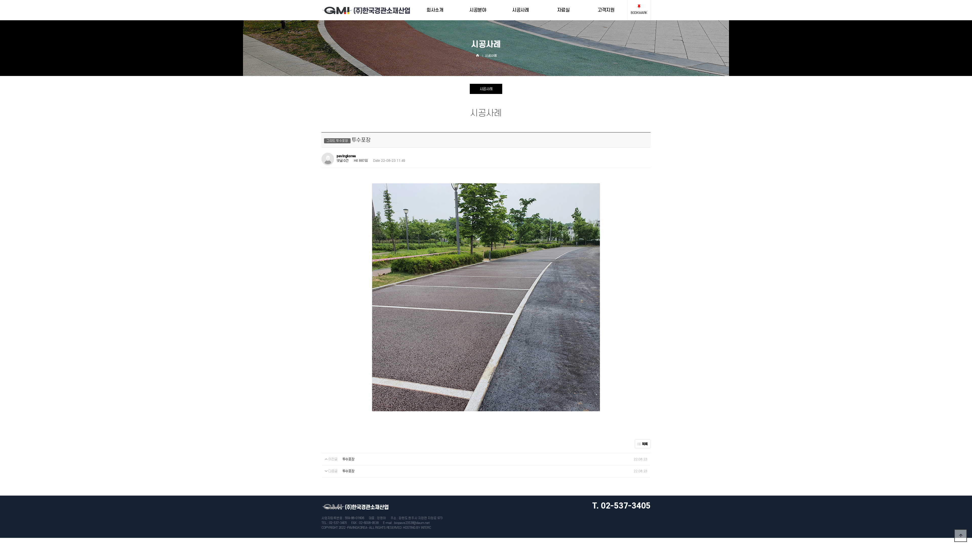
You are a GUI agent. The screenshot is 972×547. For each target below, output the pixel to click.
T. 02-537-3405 (621, 506)
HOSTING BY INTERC (417, 528)
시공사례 (486, 88)
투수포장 (348, 459)
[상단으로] (960, 535)
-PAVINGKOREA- (357, 528)
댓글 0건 (343, 161)
